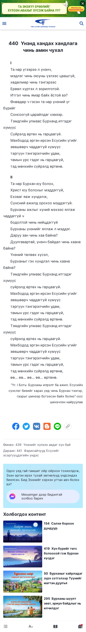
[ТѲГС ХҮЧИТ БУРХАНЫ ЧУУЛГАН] (43, 23)
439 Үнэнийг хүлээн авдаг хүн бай (43, 445)
